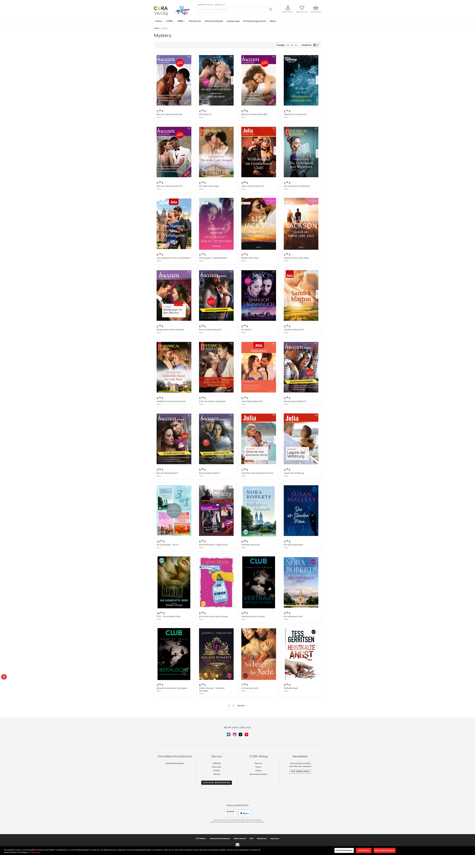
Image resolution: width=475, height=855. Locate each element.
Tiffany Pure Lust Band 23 (295, 114)
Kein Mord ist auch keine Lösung (213, 616)
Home (156, 28)
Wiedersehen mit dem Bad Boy (170, 330)
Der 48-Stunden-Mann (293, 545)
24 (288, 45)
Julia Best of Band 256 (294, 330)
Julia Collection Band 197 (252, 186)
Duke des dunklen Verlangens (212, 401)
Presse (258, 767)
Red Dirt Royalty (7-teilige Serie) (213, 545)
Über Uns (258, 763)
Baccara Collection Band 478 (169, 186)
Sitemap (216, 774)
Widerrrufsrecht (240, 838)
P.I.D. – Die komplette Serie (169, 616)
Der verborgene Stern (293, 616)
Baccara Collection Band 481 (169, 114)
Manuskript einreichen (258, 774)
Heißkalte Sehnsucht (250, 545)
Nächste (241, 706)
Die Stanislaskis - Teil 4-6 (168, 545)
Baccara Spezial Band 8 (167, 473)
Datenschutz (261, 838)
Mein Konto (216, 767)
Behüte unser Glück (250, 258)
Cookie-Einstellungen (344, 850)
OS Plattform (201, 838)
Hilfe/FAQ (217, 763)
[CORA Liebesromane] (161, 11)
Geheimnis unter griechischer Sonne (257, 473)
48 (296, 45)
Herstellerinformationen (175, 763)
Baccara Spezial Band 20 (210, 330)
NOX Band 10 (205, 114)
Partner (258, 770)
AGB (251, 838)
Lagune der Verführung (294, 473)
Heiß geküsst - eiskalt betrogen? (213, 258)
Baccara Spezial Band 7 (209, 473)
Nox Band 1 (246, 330)
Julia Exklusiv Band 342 (251, 401)
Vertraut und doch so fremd (253, 616)
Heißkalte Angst (291, 688)
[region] (237, 850)
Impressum (274, 838)
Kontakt (217, 770)
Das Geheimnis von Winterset (297, 186)
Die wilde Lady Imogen (209, 186)
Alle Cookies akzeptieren (384, 850)
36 (292, 45)
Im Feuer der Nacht (249, 688)
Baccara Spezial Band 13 (295, 401)
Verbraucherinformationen (220, 838)
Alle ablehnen (363, 850)
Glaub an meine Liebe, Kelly (296, 258)
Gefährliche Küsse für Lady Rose (171, 401)
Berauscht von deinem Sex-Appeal (172, 688)
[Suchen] (270, 9)
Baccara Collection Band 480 (254, 114)
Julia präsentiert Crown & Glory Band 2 (174, 258)
